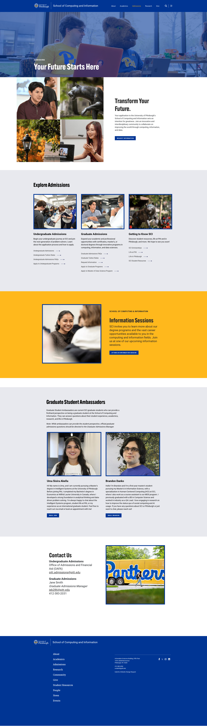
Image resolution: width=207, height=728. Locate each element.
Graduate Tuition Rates (90, 258)
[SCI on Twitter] (162, 659)
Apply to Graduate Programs (92, 266)
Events (56, 700)
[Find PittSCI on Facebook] (159, 659)
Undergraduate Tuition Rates (44, 255)
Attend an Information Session (123, 353)
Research (148, 6)
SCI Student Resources (137, 261)
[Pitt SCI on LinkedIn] (169, 659)
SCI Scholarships (135, 248)
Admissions (136, 6)
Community (59, 674)
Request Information (125, 138)
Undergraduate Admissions (43, 251)
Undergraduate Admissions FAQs (45, 259)
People (56, 690)
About (113, 6)
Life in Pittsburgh (135, 256)
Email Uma (53, 515)
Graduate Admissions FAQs (91, 253)
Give (157, 6)
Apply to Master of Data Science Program (97, 271)
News (56, 695)
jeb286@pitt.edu (59, 590)
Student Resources (63, 685)
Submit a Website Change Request (125, 672)
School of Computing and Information (75, 5)
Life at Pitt (133, 252)
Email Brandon (113, 515)
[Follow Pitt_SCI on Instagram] (166, 659)
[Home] (42, 5)
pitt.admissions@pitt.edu (64, 572)
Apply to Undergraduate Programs (46, 263)
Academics (124, 6)
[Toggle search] (166, 6)
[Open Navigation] (171, 6)
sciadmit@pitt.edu (120, 668)
